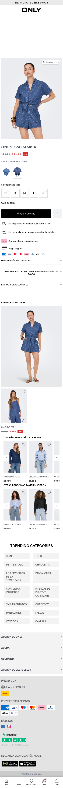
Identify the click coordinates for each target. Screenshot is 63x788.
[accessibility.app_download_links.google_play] (10, 766)
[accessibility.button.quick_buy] (23, 420)
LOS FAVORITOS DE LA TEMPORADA (15, 576)
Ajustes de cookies (32, 773)
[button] (5, 193)
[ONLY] (31, 11)
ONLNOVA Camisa (18, 147)
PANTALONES (43, 573)
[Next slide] (56, 458)
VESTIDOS (12, 621)
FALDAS (39, 612)
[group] (15, 461)
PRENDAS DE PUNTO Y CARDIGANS (42, 592)
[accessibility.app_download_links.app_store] (27, 766)
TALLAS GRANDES (16, 604)
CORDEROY (42, 604)
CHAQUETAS (42, 564)
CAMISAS (40, 621)
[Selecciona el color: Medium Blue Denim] (6, 172)
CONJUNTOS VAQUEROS (13, 590)
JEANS (9, 556)
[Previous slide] (6, 458)
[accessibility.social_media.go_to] (3, 727)
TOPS (38, 556)
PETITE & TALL (14, 564)
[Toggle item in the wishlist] (57, 213)
